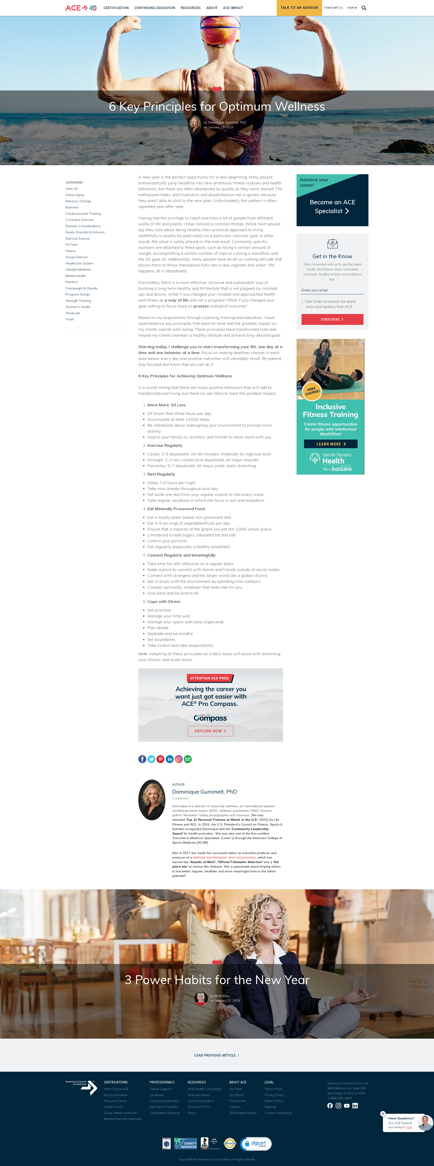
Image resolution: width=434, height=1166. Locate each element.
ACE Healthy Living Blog (204, 1089)
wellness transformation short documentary (224, 857)
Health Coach (113, 1107)
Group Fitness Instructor (120, 1113)
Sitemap (270, 1107)
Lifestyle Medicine (78, 269)
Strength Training (78, 301)
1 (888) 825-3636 (339, 1098)
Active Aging (75, 195)
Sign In (352, 8)
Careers (235, 1107)
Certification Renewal (165, 1113)
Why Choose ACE (116, 1089)
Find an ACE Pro (199, 1107)
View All (72, 189)
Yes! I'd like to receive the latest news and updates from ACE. (331, 304)
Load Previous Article (215, 1055)
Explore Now (209, 731)
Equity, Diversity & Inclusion (85, 232)
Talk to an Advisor (299, 8)
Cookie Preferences (278, 1113)
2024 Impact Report (243, 1113)
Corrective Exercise (79, 220)
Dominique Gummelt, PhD (227, 122)
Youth (70, 319)
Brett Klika (222, 996)
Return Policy (274, 1101)
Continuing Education (164, 1101)
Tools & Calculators (201, 1101)
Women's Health (78, 307)
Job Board (157, 1095)
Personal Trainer (115, 1101)
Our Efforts (236, 1095)
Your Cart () (333, 8)
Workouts (73, 313)
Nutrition (72, 282)
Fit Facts (72, 245)
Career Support (160, 1089)
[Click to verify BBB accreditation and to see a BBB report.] (210, 1143)
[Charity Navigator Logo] (185, 1143)
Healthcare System (79, 263)
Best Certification (116, 1095)
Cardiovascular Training (83, 214)
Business (72, 207)
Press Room (237, 1101)
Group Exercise (77, 257)
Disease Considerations (83, 226)
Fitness (71, 251)
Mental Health (76, 276)
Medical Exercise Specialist (123, 1119)
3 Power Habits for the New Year (217, 979)
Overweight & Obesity (82, 288)
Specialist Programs (164, 1107)
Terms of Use (274, 1089)
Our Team (235, 1089)
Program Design (78, 294)
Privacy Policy (274, 1095)
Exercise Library (199, 1095)
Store (192, 1113)
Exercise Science (78, 238)
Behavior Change (78, 201)
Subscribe (331, 319)
